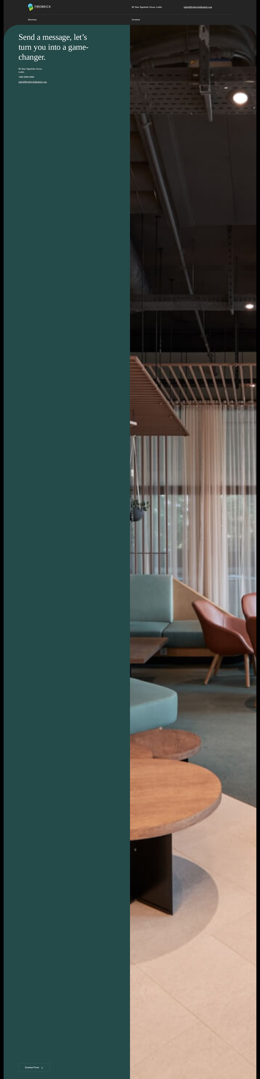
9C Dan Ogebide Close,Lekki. (30, 70)
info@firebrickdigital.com (198, 7)
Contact (136, 19)
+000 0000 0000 (26, 77)
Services (32, 19)
